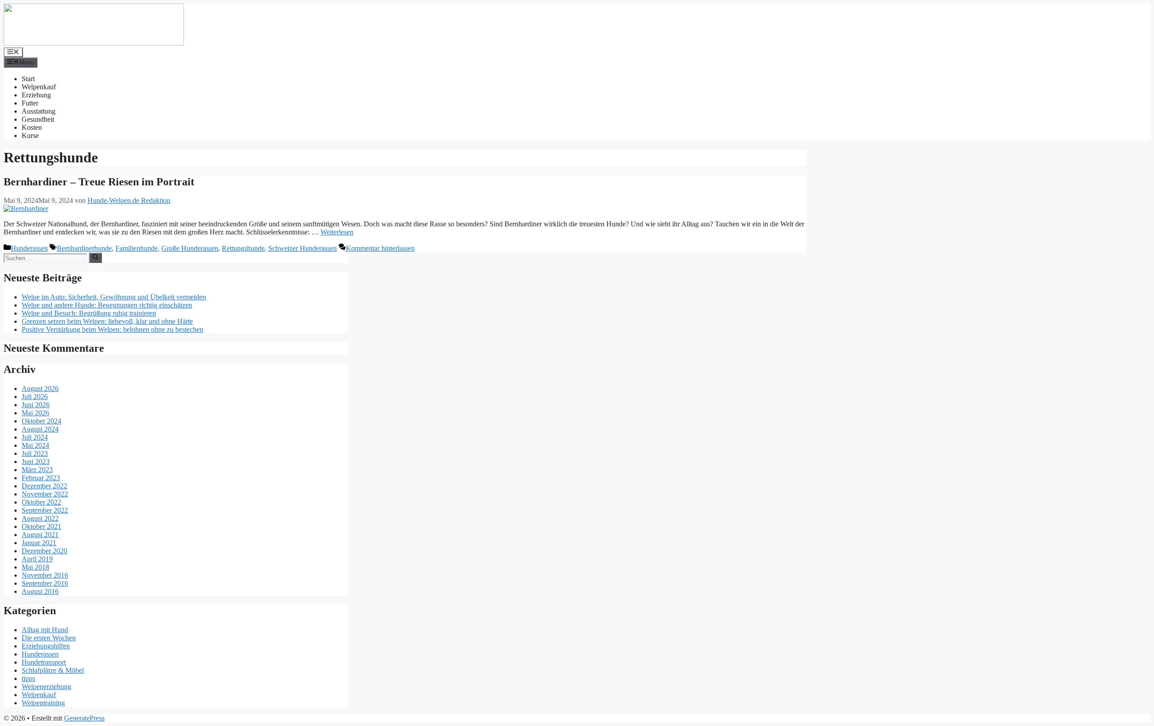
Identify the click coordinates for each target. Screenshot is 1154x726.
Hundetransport (44, 662)
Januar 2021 (39, 543)
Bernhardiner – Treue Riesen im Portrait (99, 182)
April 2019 (37, 559)
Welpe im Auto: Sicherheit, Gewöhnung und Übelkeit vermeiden (114, 297)
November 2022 (45, 494)
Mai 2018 (35, 567)
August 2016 (40, 591)
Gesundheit (38, 119)
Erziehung (36, 95)
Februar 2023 (41, 478)
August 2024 (40, 429)
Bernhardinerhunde (84, 248)
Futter (30, 103)
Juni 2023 (36, 461)
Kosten (32, 127)
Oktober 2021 (41, 526)
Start (28, 79)
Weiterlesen (337, 232)
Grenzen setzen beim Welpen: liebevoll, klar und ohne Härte (107, 321)
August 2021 (40, 534)
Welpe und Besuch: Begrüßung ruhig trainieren (89, 313)
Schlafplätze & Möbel (53, 670)
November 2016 (45, 575)
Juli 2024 (35, 437)
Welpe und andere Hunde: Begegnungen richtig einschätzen (107, 305)
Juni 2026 (36, 405)
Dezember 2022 (44, 486)
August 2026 (40, 388)
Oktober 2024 (41, 421)
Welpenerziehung (46, 686)
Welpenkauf (39, 87)
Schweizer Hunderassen (302, 248)
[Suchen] (95, 257)
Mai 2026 (35, 413)
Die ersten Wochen (49, 638)
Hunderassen (29, 248)
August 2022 (40, 518)
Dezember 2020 (44, 551)
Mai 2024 (35, 445)
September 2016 (45, 583)
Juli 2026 (35, 396)
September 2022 (45, 510)
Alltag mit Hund (45, 630)
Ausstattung (38, 111)
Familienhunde (136, 248)
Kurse (30, 135)
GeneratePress (84, 718)
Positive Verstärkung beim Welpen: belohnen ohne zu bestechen (112, 329)
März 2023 (37, 469)
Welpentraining (43, 703)
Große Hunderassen (189, 248)
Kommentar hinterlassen (380, 248)
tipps (28, 678)
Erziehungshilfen (46, 646)
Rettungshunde (243, 248)
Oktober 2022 (41, 502)
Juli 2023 (35, 453)
